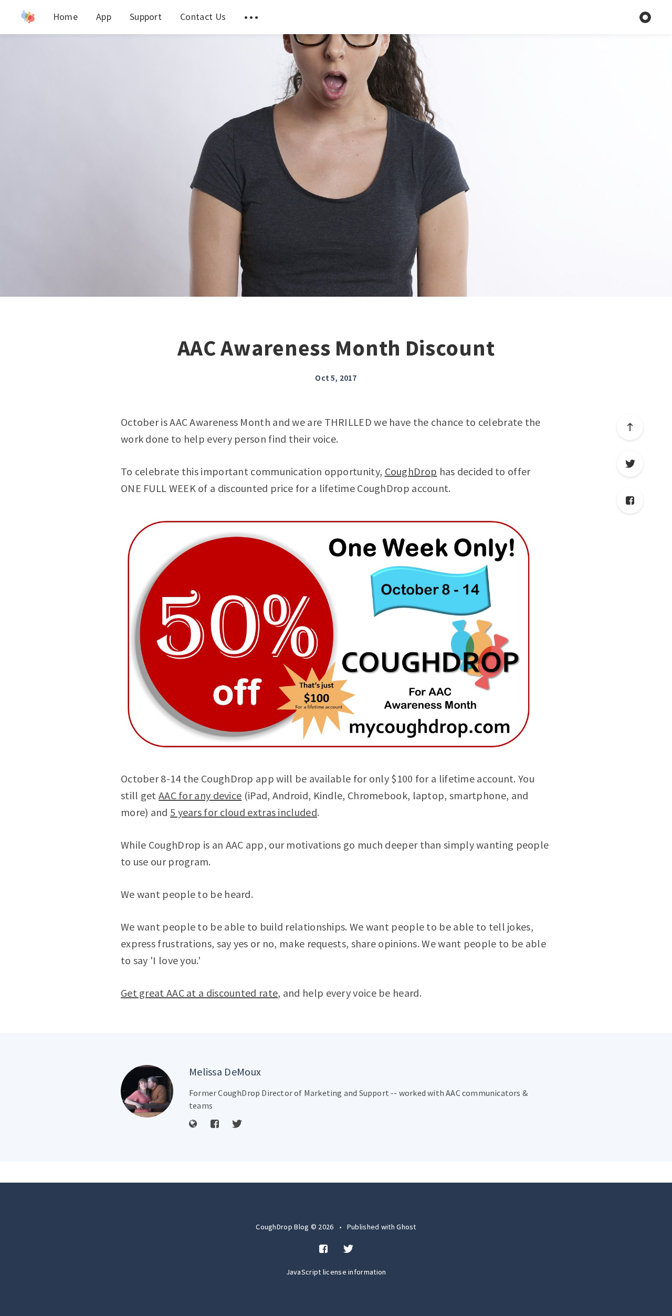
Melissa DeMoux (225, 1071)
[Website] (193, 1124)
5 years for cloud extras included (243, 812)
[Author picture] (147, 1091)
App (103, 17)
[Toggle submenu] (251, 17)
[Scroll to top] (630, 427)
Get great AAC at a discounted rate (199, 992)
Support (146, 17)
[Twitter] (630, 464)
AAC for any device (200, 795)
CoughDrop (411, 471)
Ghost (406, 1226)
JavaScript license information (336, 1272)
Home (65, 17)
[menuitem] (28, 17)
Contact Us (203, 17)
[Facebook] (630, 500)
